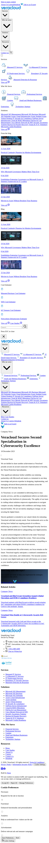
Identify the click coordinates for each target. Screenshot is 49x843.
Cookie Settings (40, 764)
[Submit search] (24, 326)
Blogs (7, 748)
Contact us (5, 53)
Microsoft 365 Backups (30, 114)
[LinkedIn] (2, 769)
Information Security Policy (22, 764)
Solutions (5, 32)
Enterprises (33, 379)
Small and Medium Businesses (15, 379)
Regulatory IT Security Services (31, 358)
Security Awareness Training (15, 714)
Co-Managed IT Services (32, 354)
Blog (3, 417)
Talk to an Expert (29, 5)
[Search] (11, 52)
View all (4, 82)
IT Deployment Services (14, 678)
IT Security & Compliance (22, 118)
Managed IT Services (12, 354)
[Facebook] (4, 769)
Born (9, 773)
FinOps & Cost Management (15, 710)
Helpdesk (16, 5)
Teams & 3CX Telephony (38, 125)
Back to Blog (8, 582)
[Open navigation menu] (2, 55)
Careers (10, 5)
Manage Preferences (26, 783)
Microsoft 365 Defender (14, 696)
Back (17, 838)
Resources (5, 42)
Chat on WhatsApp (15, 651)
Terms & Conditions (37, 762)
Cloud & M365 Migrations (21, 120)
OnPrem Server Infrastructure (16, 706)
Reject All (14, 783)
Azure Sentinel (36, 116)
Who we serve (6, 20)
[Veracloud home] (11, 9)
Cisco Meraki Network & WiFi (22, 123)
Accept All (5, 783)
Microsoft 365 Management (11, 114)
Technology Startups (12, 739)
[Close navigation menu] (22, 342)
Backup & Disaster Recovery (18, 125)
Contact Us (9, 756)
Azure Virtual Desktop (13, 702)
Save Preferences (8, 838)
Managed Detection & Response (12, 360)
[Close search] (3, 336)
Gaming (42, 375)
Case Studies (15, 323)
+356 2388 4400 (14, 649)
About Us (4, 5)
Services (5, 11)
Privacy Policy (6, 764)
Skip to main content (8, 2)
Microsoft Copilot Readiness (11, 127)
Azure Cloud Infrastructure (21, 116)
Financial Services (11, 375)
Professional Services (28, 375)
